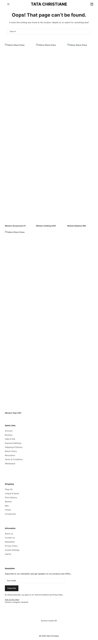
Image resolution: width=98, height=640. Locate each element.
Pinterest (8, 602)
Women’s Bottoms (76, 226)
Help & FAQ (10, 439)
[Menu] (8, 4)
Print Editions (11, 497)
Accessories (10, 514)
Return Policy (11, 451)
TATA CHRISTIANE (49, 4)
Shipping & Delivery (14, 447)
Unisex (8, 510)
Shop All (8, 489)
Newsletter (10, 542)
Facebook (24, 602)
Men (7, 506)
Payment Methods (13, 443)
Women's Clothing (46, 226)
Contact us (10, 537)
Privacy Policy (11, 546)
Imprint (8, 554)
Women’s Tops (13, 413)
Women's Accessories (15, 226)
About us (9, 533)
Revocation (10, 455)
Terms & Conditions (14, 459)
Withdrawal (10, 463)
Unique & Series (12, 493)
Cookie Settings (12, 550)
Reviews (8, 435)
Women (8, 501)
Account (8, 431)
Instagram (16, 602)
